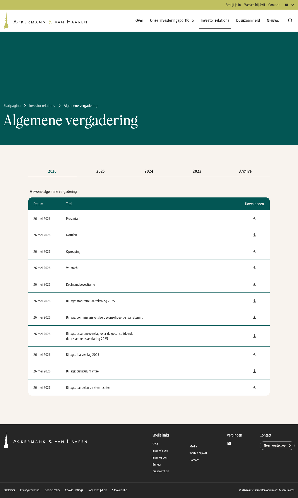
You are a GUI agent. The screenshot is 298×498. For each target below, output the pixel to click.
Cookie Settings (74, 490)
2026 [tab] (52, 171)
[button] (254, 219)
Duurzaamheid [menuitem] (248, 20)
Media (193, 446)
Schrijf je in (233, 4)
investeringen (160, 450)
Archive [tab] (245, 171)
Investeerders (160, 457)
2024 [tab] (149, 171)
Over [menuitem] (139, 20)
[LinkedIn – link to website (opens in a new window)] (229, 443)
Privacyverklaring (29, 490)
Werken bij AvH (254, 4)
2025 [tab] (100, 171)
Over (155, 444)
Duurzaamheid (160, 471)
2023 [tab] (197, 171)
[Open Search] (290, 20)
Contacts (274, 4)
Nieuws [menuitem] (273, 20)
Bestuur (156, 464)
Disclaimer (9, 490)
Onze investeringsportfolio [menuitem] (172, 20)
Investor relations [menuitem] (215, 20)
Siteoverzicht (119, 490)
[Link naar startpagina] (45, 20)
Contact (194, 460)
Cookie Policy (52, 490)
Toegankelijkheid (97, 490)
